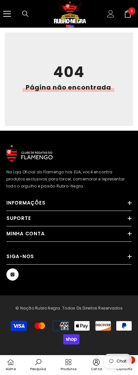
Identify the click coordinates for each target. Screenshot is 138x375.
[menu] (7, 14)
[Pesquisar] (25, 14)
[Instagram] (12, 274)
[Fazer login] (110, 13)
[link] (38, 364)
